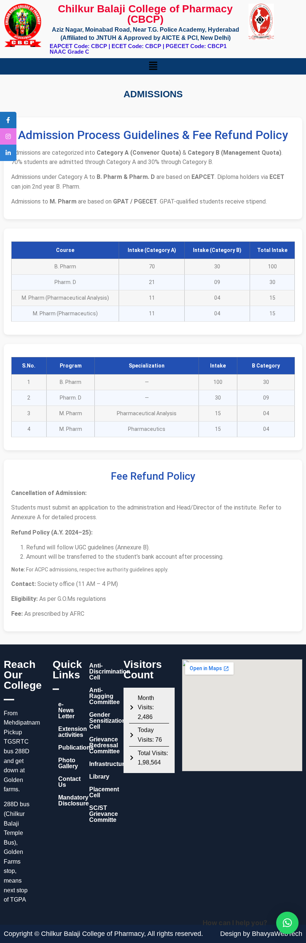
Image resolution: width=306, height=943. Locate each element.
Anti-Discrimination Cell (102, 671)
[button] (153, 66)
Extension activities (66, 732)
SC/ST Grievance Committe (102, 814)
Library (99, 776)
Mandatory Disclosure (66, 800)
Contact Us (66, 782)
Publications (66, 747)
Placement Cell (102, 792)
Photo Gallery (66, 763)
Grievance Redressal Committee (102, 745)
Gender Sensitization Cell (102, 721)
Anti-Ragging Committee (102, 696)
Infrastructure (102, 764)
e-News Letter (66, 710)
